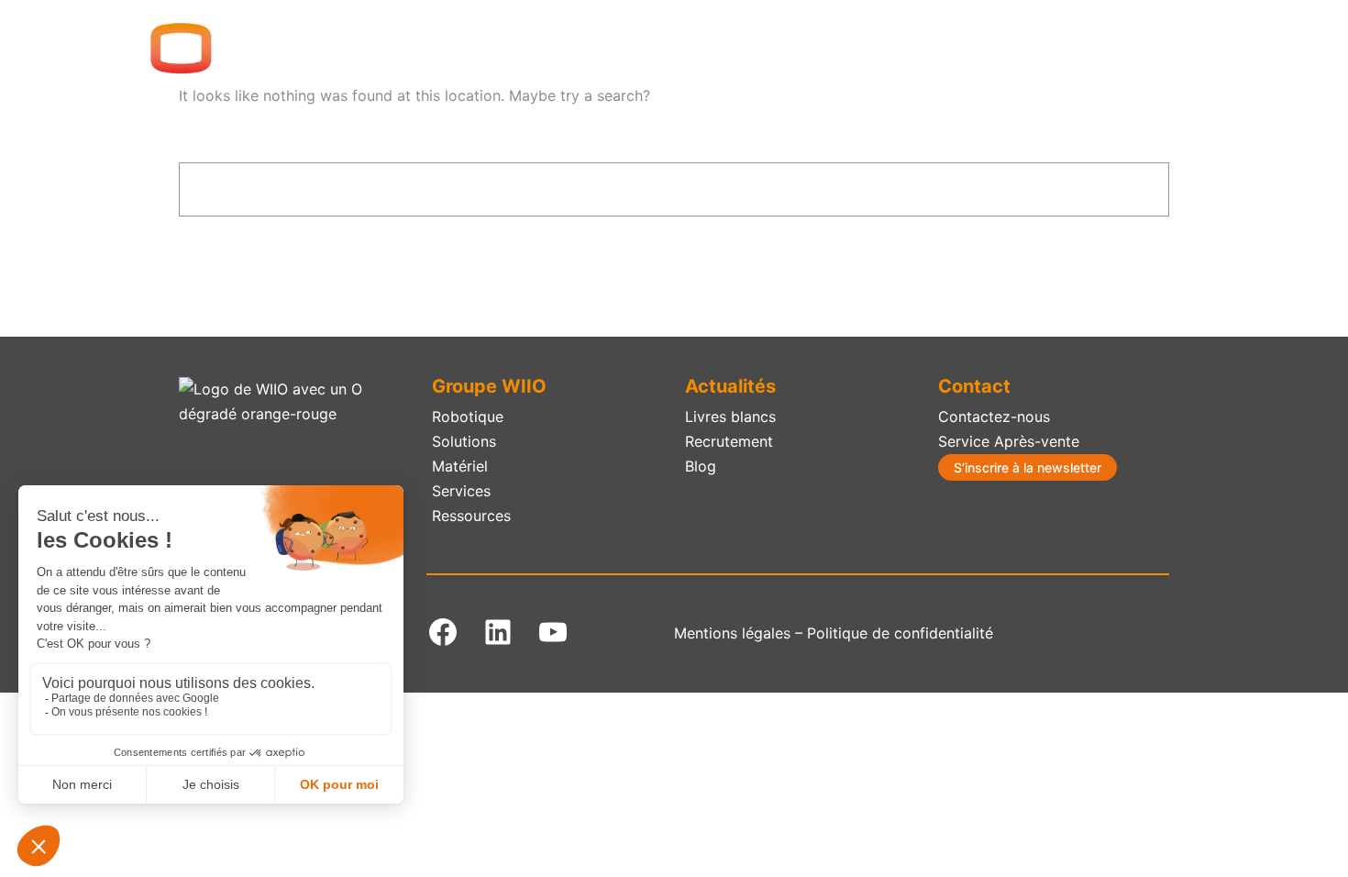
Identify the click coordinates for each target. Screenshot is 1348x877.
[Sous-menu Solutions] (819, 48)
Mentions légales (732, 633)
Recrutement (729, 441)
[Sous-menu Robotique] (710, 48)
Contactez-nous (994, 416)
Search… (210, 148)
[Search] (1116, 189)
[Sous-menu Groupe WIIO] (594, 48)
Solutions (464, 441)
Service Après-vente (1008, 441)
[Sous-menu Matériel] (920, 48)
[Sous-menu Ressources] (1152, 48)
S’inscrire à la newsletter (1027, 467)
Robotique (467, 416)
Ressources (471, 515)
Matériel (460, 466)
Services (461, 491)
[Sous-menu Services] (1025, 48)
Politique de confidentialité (900, 633)
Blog (700, 466)
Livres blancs (730, 416)
